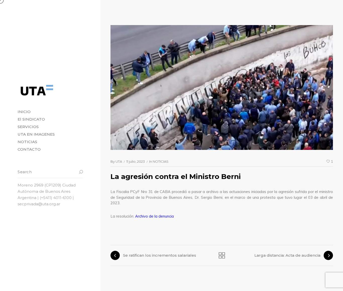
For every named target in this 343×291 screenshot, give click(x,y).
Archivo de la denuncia (154, 216)
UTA (119, 161)
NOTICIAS (160, 161)
